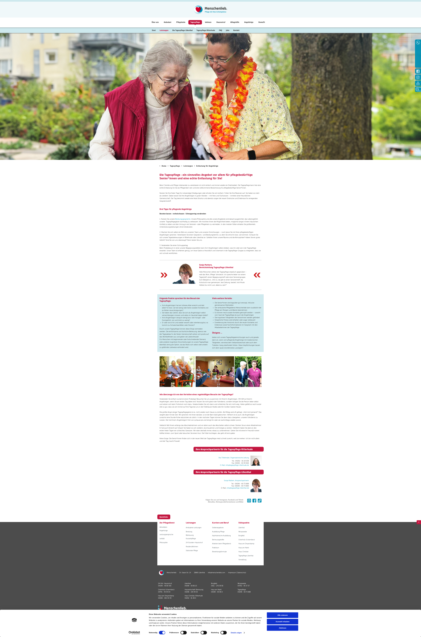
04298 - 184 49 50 (191, 592)
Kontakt (236, 30)
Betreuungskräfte (218, 540)
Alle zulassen (282, 615)
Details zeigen (236, 633)
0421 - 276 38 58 (217, 586)
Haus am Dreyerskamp (246, 543)
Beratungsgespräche (182, 219)
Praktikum (215, 548)
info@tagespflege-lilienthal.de (238, 488)
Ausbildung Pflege (218, 532)
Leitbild (162, 538)
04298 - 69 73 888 (244, 592)
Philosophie (164, 542)
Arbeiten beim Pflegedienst (221, 543)
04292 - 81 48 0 (190, 598)
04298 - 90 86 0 (217, 592)
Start (154, 30)
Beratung (189, 532)
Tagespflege (175, 166)
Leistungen (188, 166)
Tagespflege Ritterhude (205, 30)
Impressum (232, 572)
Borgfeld (241, 535)
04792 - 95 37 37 (244, 586)
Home (164, 166)
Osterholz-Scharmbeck (246, 540)
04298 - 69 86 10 (191, 586)
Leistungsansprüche (166, 534)
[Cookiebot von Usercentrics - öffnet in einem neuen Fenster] (134, 632)
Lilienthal (241, 527)
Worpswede (242, 532)
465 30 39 (164, 598)
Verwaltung (242, 560)
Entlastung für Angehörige (207, 166)
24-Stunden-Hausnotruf (194, 542)
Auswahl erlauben (282, 622)
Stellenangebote (218, 527)
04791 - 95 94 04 (164, 592)
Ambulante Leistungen (193, 527)
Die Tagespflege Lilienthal (182, 30)
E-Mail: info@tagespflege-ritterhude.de (234, 465)
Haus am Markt (243, 548)
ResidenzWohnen (192, 546)
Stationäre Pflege (192, 550)
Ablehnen (282, 628)
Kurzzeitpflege (191, 538)
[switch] (183, 632)
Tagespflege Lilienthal (245, 556)
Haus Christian (243, 552)
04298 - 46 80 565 (164, 586)
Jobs (227, 30)
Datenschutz (241, 572)
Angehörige (164, 530)
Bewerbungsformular (219, 552)
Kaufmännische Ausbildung (221, 535)
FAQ (220, 30)
